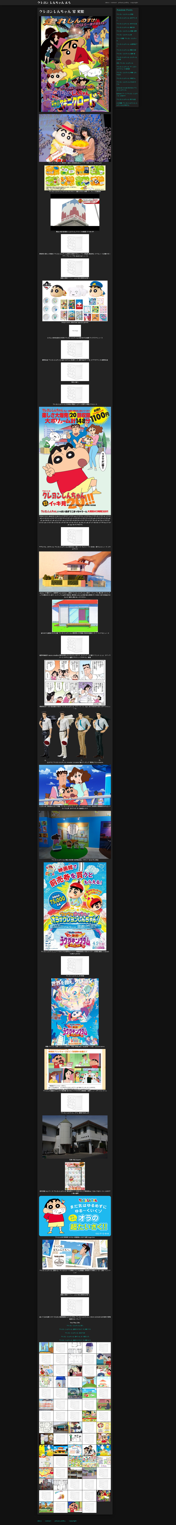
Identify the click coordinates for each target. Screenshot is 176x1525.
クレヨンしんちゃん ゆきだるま (127, 24)
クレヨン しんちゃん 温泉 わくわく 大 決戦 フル (75, 1329)
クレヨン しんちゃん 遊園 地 (126, 54)
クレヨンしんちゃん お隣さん (126, 78)
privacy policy (123, 2)
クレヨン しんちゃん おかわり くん (126, 83)
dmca (107, 2)
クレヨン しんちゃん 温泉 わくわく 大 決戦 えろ (75, 1340)
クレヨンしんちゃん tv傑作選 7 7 (127, 45)
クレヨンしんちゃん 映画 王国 (126, 50)
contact (114, 2)
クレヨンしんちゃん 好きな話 (126, 99)
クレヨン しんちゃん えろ (54, 2)
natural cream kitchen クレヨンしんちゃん (127, 89)
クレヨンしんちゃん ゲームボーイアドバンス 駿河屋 (127, 68)
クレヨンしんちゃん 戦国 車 (126, 27)
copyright (134, 2)
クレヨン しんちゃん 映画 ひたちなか (127, 73)
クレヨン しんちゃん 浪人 (75, 1326)
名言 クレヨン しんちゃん (125, 63)
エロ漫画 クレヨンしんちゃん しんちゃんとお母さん (127, 104)
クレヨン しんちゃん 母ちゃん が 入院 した (75, 1336)
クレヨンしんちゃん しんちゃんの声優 (127, 58)
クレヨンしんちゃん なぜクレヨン (127, 19)
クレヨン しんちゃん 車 (124, 35)
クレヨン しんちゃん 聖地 (125, 14)
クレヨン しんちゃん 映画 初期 (127, 31)
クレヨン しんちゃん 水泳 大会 (75, 1333)
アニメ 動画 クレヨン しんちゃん (127, 39)
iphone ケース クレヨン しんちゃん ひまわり (127, 95)
